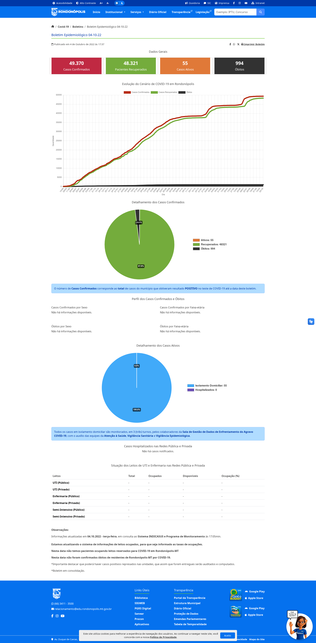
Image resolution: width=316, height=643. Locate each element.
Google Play (257, 591)
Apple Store (255, 598)
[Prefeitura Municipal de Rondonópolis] (68, 12)
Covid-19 (63, 27)
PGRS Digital (143, 608)
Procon (139, 619)
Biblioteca (141, 598)
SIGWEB (140, 603)
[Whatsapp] (234, 44)
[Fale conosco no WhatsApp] (299, 626)
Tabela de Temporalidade (190, 624)
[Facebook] (230, 44)
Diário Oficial (157, 12)
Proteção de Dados (186, 613)
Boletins (77, 27)
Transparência (181, 12)
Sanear (139, 613)
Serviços (136, 12)
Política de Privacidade (163, 637)
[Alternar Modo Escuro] (119, 3)
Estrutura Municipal (187, 603)
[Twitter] (238, 44)
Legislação (203, 12)
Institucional (114, 12)
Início (96, 12)
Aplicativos (142, 624)
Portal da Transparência (189, 598)
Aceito (227, 635)
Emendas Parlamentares (190, 619)
